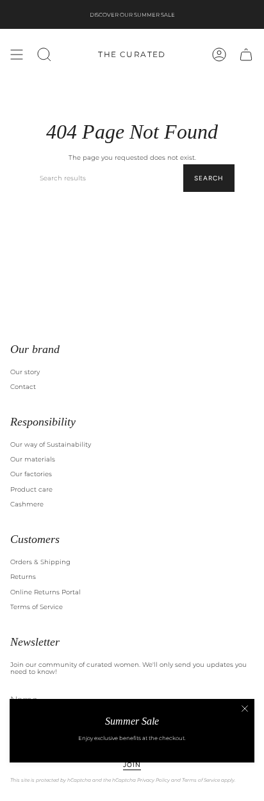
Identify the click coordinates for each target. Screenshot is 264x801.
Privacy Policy (153, 780)
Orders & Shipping (40, 561)
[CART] (246, 54)
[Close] (244, 708)
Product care (31, 489)
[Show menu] (16, 54)
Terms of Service (36, 606)
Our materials (32, 459)
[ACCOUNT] (219, 54)
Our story (25, 371)
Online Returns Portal (45, 592)
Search (209, 178)
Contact (23, 386)
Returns (23, 576)
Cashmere (27, 504)
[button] (44, 54)
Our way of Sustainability (50, 444)
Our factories (31, 474)
